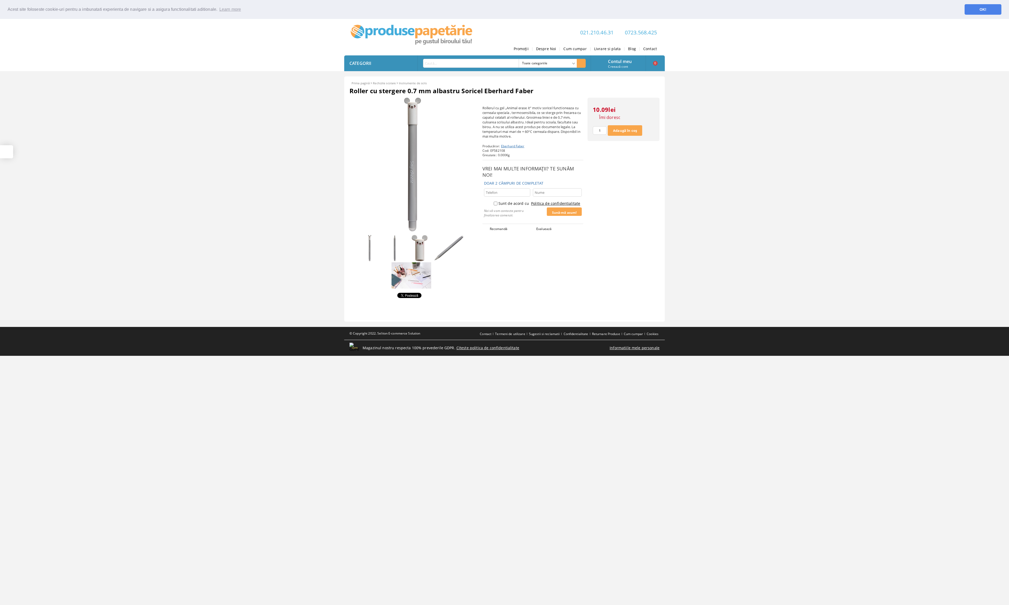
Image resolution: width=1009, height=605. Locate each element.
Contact (650, 48)
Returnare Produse (606, 334)
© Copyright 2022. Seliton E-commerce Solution (384, 333)
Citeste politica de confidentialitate (487, 347)
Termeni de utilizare (510, 334)
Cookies (652, 334)
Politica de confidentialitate (555, 203)
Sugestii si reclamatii (544, 334)
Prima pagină (361, 83)
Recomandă (498, 229)
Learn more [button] (230, 9)
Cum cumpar (574, 48)
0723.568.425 (641, 32)
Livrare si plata (607, 48)
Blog (632, 48)
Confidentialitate (576, 334)
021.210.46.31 (597, 32)
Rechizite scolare (384, 83)
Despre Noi (546, 48)
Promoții (521, 48)
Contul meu (620, 61)
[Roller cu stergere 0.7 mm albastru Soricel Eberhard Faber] (412, 229)
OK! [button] (983, 9)
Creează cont (618, 66)
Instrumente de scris (413, 83)
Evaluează (544, 229)
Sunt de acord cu (539, 203)
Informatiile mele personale (635, 347)
